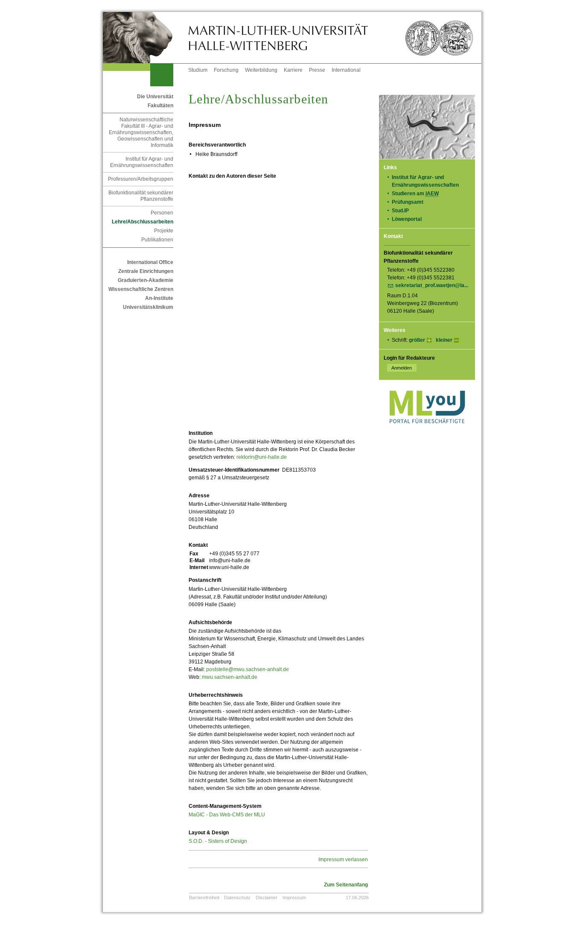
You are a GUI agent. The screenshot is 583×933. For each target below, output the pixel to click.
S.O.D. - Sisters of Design (218, 841)
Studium (197, 70)
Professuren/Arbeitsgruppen (140, 179)
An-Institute (159, 298)
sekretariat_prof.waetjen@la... (431, 285)
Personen (162, 213)
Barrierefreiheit (204, 897)
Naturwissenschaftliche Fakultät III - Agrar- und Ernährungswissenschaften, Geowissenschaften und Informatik (141, 132)
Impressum (294, 897)
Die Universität (155, 97)
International (346, 70)
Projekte (163, 231)
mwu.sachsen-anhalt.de (229, 677)
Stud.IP (400, 211)
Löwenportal (407, 219)
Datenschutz (237, 897)
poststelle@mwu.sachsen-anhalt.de (247, 669)
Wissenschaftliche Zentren (140, 289)
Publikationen (157, 240)
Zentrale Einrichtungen (145, 271)
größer (417, 340)
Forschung (226, 70)
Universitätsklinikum (148, 307)
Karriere (293, 70)
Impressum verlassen (343, 860)
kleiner (444, 340)
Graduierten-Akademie (145, 280)
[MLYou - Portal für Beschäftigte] (427, 432)
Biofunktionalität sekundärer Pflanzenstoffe (140, 196)
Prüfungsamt (407, 202)
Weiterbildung (261, 70)
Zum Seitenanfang (346, 885)
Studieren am (415, 194)
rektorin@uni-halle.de (261, 457)
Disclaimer (266, 897)
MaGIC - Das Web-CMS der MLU (227, 815)
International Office (150, 262)
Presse (317, 70)
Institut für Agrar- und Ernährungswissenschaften (141, 162)
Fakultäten (160, 106)
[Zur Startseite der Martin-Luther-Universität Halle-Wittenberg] (145, 37)
